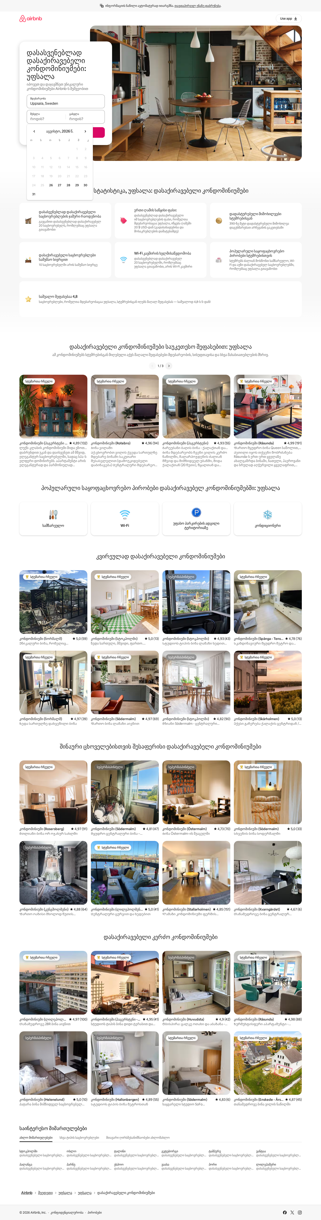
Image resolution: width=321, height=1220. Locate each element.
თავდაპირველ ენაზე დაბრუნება (198, 6)
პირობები (95, 1212)
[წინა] (152, 365)
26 (51, 185)
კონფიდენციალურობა (67, 1212)
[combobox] (65, 103)
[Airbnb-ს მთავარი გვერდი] (30, 18)
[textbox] (46, 118)
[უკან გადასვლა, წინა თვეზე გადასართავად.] (34, 131)
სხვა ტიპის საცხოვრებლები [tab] (79, 1138)
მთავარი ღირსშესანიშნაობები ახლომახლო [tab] (138, 1138)
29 (77, 185)
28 (68, 185)
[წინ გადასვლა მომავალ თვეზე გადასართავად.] (85, 131)
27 (59, 185)
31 (33, 194)
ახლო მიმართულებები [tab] (36, 1138)
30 (85, 185)
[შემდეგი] (168, 365)
